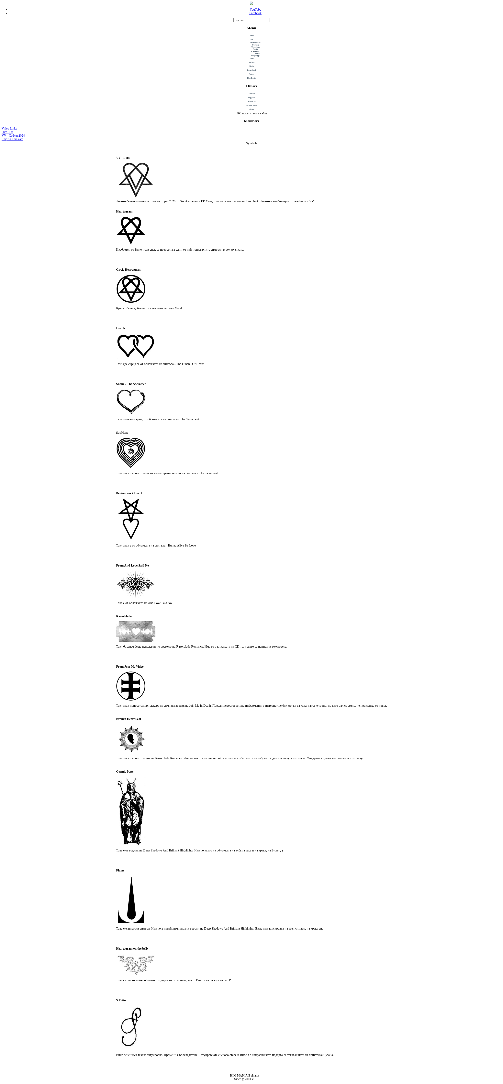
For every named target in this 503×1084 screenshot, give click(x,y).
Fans (252, 58)
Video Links (9, 128)
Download (251, 70)
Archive (251, 94)
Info (251, 39)
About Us (252, 101)
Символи (255, 51)
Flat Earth (251, 78)
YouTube (255, 9)
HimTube (7, 132)
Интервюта (255, 43)
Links (251, 109)
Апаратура (255, 56)
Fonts (257, 53)
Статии (255, 45)
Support (251, 98)
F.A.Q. (255, 49)
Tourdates (255, 47)
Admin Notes (251, 105)
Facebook (255, 13)
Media (251, 66)
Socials (251, 62)
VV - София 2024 (13, 135)
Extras (251, 74)
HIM (252, 35)
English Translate (12, 139)
